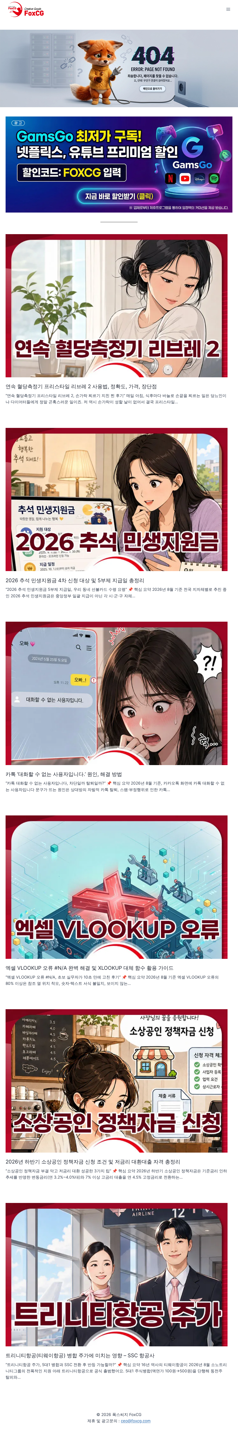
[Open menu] (228, 9)
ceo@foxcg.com (136, 1421)
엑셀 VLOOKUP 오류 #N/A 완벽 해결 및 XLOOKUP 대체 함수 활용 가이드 (90, 968)
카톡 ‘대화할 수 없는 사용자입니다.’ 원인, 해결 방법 (64, 774)
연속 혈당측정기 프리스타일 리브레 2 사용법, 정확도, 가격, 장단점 (81, 386)
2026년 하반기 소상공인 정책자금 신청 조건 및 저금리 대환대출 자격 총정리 (93, 1162)
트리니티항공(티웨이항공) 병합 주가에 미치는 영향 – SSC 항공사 (80, 1355)
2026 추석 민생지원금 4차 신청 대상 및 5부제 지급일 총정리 (75, 580)
